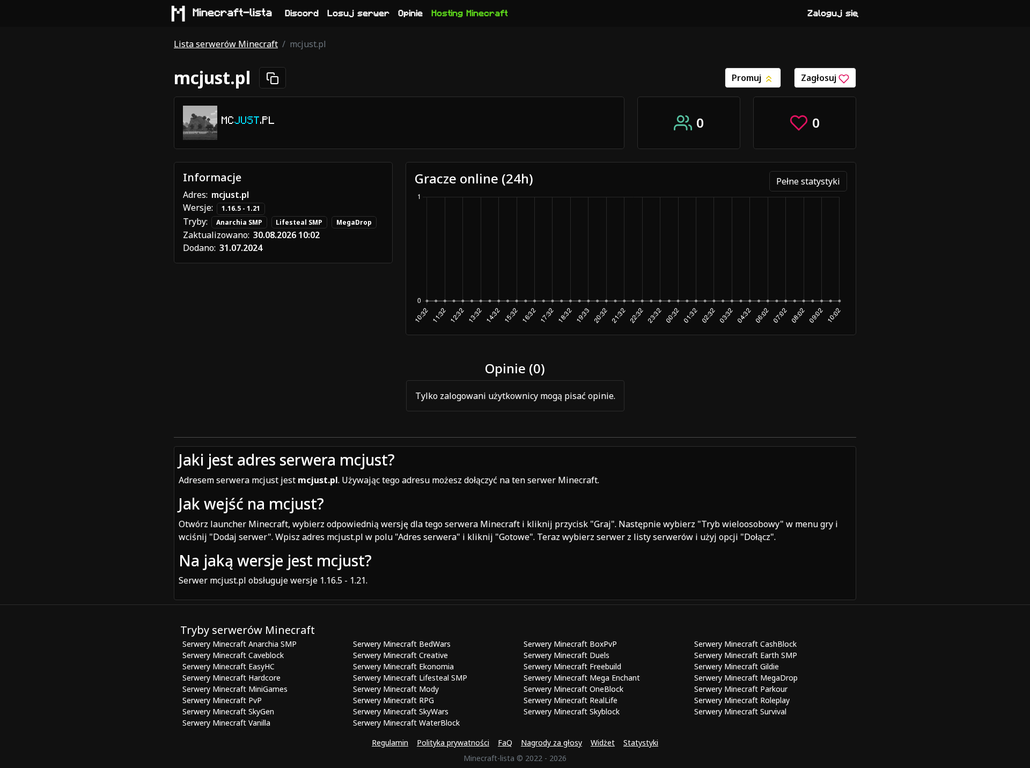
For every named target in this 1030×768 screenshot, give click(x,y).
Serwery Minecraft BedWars (402, 644)
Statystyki (640, 742)
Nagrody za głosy (551, 742)
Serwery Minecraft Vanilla (226, 723)
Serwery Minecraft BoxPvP (570, 644)
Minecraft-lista (233, 13)
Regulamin (390, 742)
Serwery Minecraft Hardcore (231, 678)
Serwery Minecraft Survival (740, 711)
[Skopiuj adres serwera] (272, 77)
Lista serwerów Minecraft (226, 44)
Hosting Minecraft (470, 13)
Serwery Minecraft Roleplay (742, 700)
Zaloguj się (833, 13)
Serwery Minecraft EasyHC (228, 666)
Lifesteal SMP (299, 222)
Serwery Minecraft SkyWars (400, 711)
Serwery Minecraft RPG (393, 700)
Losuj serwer (359, 13)
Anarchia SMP (239, 222)
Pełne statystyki (808, 181)
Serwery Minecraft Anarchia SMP (239, 644)
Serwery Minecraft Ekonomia (403, 666)
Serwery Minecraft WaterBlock (406, 723)
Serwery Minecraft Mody (396, 689)
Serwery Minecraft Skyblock (572, 711)
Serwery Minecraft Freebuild (572, 666)
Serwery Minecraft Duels (566, 655)
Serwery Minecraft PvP (222, 700)
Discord (302, 13)
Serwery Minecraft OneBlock (573, 689)
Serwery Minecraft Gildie (736, 666)
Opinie (411, 13)
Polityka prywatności (453, 742)
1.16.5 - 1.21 (241, 208)
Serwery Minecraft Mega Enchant (582, 678)
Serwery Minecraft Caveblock (233, 655)
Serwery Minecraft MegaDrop (746, 678)
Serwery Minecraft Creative (400, 655)
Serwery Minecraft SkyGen (228, 711)
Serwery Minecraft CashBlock (745, 644)
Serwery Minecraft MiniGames (235, 689)
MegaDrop (354, 222)
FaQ (505, 742)
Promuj (747, 78)
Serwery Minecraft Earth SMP (745, 655)
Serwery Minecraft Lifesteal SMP (410, 678)
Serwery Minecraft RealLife (570, 700)
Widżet (603, 742)
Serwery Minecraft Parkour (741, 689)
